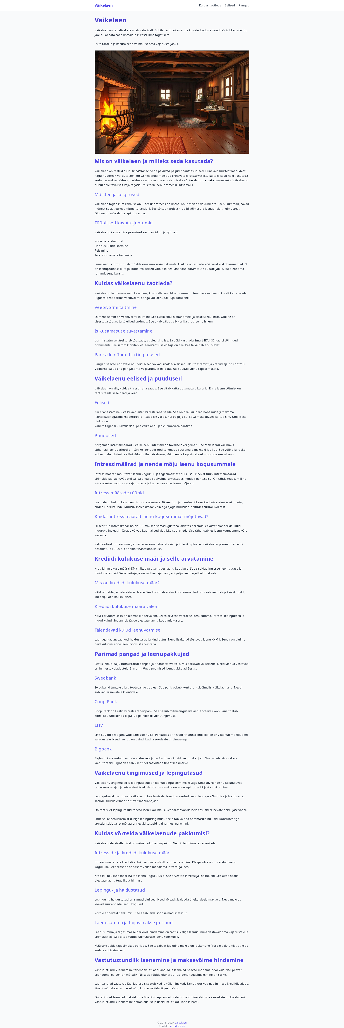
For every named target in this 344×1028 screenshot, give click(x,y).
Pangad (244, 5)
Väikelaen (104, 5)
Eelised (230, 5)
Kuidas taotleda (210, 5)
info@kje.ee (177, 1026)
